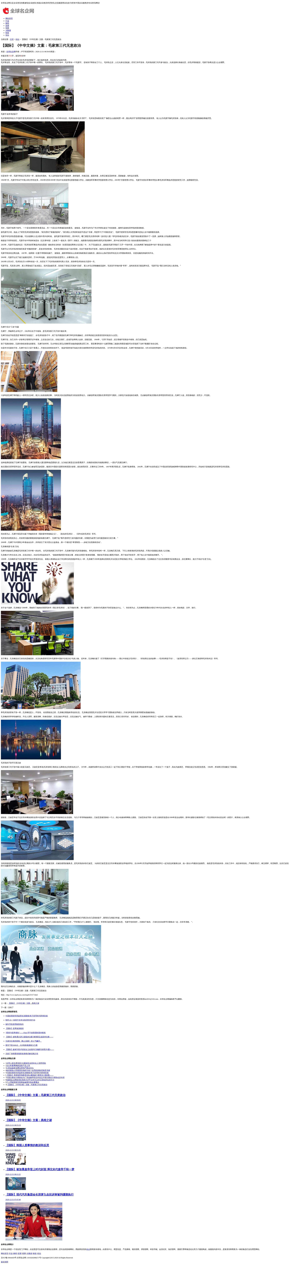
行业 (7, 21)
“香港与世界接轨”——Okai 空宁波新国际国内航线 (25, 1033)
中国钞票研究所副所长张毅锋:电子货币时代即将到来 (26, 1016)
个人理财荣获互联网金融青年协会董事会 (22, 1082)
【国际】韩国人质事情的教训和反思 (27, 1145)
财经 (7, 23)
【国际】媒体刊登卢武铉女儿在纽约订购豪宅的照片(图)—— (29, 1049)
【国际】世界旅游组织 (14, 1028)
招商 (7, 28)
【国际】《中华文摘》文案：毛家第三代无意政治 (27, 1085)
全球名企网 (10, 52)
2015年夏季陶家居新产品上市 (18, 1066)
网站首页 (9, 18)
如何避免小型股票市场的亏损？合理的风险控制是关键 (28, 1070)
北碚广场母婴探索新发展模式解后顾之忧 (21, 1054)
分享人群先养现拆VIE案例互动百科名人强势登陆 (26, 1063)
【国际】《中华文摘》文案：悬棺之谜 (23, 1003)
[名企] (18, 14)
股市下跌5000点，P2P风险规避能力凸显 (21, 1045)
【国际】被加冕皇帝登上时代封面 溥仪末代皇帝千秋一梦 (39, 1169)
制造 (7, 33)
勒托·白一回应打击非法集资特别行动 (20, 1020)
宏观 (7, 26)
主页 (12, 39)
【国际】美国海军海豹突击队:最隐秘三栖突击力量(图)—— (29, 1075)
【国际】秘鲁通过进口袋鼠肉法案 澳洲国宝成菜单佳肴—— (29, 1037)
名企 (88, 1249)
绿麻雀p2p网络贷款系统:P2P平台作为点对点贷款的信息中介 (30, 1080)
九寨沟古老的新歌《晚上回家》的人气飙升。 (23, 1041)
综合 (7, 35)
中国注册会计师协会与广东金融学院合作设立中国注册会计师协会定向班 (35, 1077)
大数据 (8, 30)
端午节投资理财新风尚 (14, 1024)
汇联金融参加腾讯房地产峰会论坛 (20, 1068)
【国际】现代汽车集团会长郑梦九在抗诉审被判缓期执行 (39, 1194)
